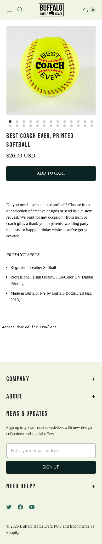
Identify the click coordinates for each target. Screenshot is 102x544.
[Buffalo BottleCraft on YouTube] (35, 507)
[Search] (20, 9)
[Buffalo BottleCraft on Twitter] (12, 507)
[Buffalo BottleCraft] (51, 9)
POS (58, 526)
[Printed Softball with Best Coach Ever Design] (51, 70)
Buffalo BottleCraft (36, 526)
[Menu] (9, 9)
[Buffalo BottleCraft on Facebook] (23, 507)
